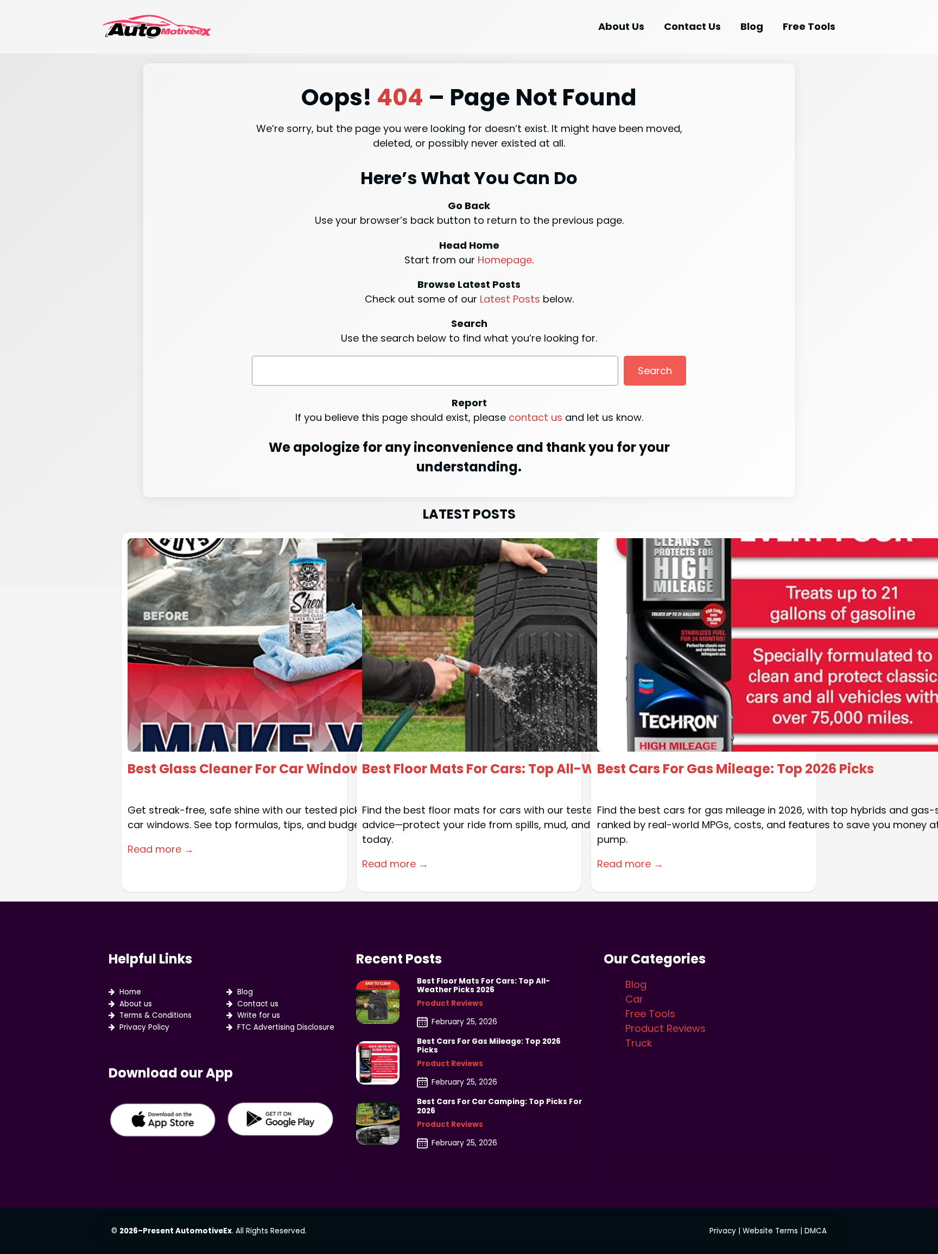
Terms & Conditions (155, 1015)
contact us (535, 417)
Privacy (722, 1231)
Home (130, 992)
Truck (638, 1043)
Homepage (505, 260)
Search (655, 370)
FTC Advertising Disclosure (285, 1027)
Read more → (161, 849)
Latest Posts (510, 299)
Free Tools (650, 1013)
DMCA (815, 1231)
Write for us (258, 1015)
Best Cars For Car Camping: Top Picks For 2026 (499, 1106)
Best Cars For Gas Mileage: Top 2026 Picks (735, 769)
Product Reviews (450, 1003)
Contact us (257, 1004)
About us (135, 1004)
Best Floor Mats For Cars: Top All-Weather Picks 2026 (537, 769)
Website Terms (770, 1231)
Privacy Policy (144, 1027)
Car (634, 999)
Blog (245, 992)
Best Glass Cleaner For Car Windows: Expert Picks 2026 (308, 769)
